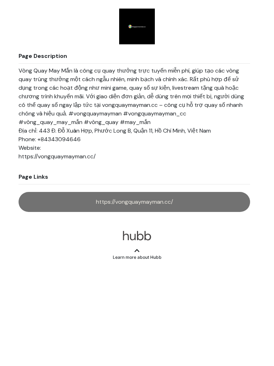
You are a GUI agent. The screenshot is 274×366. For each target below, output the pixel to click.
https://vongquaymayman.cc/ (134, 202)
